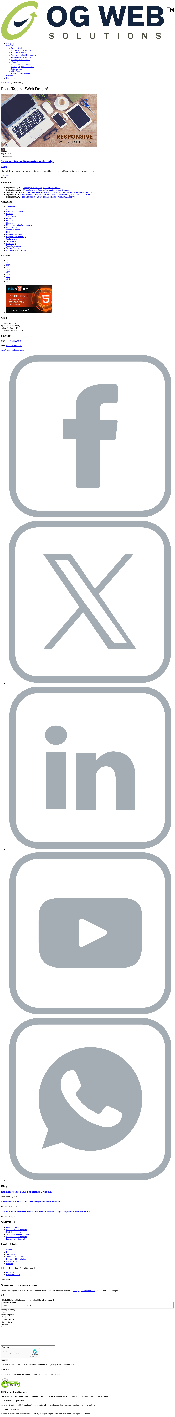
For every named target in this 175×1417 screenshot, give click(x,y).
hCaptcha (5, 1347)
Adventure (10, 207)
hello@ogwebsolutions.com (12, 350)
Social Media (11, 239)
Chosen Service (7, 1319)
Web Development (13, 246)
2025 (8, 260)
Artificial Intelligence (14, 211)
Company (10, 43)
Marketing (10, 223)
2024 (8, 263)
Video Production (18, 62)
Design (4, 167)
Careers (9, 1250)
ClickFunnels (16, 71)
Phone (8, 1310)
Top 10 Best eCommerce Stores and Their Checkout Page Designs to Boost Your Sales (58, 192)
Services (9, 46)
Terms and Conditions (15, 1257)
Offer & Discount (13, 230)
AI (7, 209)
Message (4, 1324)
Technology (11, 241)
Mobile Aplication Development (19, 225)
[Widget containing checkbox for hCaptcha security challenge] (20, 1353)
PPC (8, 232)
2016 (8, 279)
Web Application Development (23, 55)
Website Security (13, 248)
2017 (8, 277)
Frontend (9, 220)
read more (5, 175)
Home (3, 82)
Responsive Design (14, 234)
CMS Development (19, 53)
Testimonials (11, 1254)
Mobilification (12, 227)
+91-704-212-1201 (14, 345)
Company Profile (13, 1261)
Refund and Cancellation (16, 1259)
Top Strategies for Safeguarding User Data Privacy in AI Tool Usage (49, 197)
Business (9, 214)
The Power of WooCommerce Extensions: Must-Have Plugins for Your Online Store (56, 194)
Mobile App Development (21, 50)
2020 (8, 270)
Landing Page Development (22, 66)
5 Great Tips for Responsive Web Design (27, 161)
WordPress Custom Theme (17, 250)
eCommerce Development (21, 57)
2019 (8, 272)
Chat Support (11, 216)
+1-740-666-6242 (14, 341)
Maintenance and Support (21, 64)
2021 (8, 267)
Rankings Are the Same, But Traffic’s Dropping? (42, 188)
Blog (10, 82)
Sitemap (9, 1264)
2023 (8, 265)
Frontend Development (20, 60)
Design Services (17, 48)
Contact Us (10, 78)
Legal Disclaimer (13, 1275)
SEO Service (16, 69)
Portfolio (9, 76)
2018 (8, 274)
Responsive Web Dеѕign (16, 237)
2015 (8, 281)
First (29, 1305)
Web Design (11, 243)
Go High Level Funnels (20, 73)
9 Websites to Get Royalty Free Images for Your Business (46, 190)
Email (7, 1314)
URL (3, 1295)
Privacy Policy (12, 1272)
